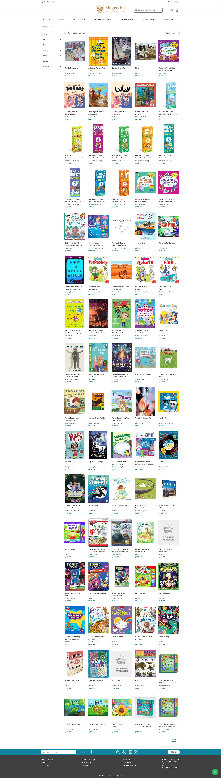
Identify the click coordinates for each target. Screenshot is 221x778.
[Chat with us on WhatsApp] (215, 772)
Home (43, 27)
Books (49, 27)
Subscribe (84, 752)
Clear (45, 34)
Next (174, 740)
